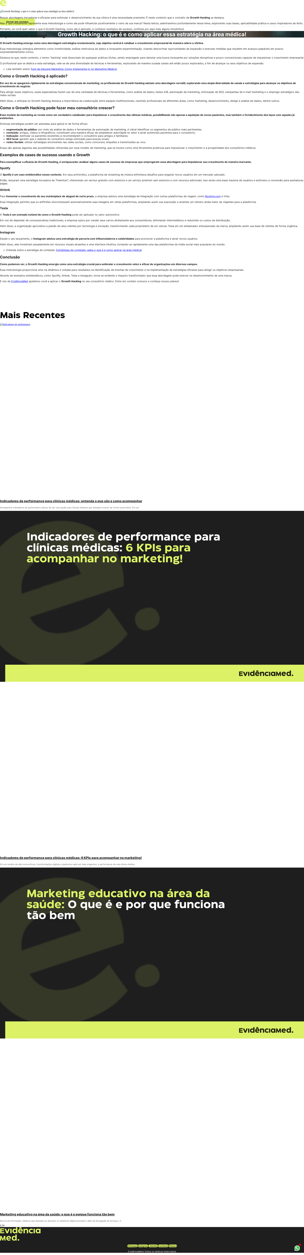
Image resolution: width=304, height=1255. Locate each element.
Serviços (28, 13)
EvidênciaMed (19, 281)
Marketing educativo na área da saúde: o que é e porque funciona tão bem (57, 1214)
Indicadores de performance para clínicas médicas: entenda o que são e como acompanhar (71, 501)
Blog (73, 13)
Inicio (6, 13)
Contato (51, 13)
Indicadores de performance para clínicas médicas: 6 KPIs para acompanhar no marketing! (71, 858)
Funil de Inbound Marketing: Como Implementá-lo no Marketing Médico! (74, 69)
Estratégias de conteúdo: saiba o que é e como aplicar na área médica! (99, 250)
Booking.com (213, 196)
